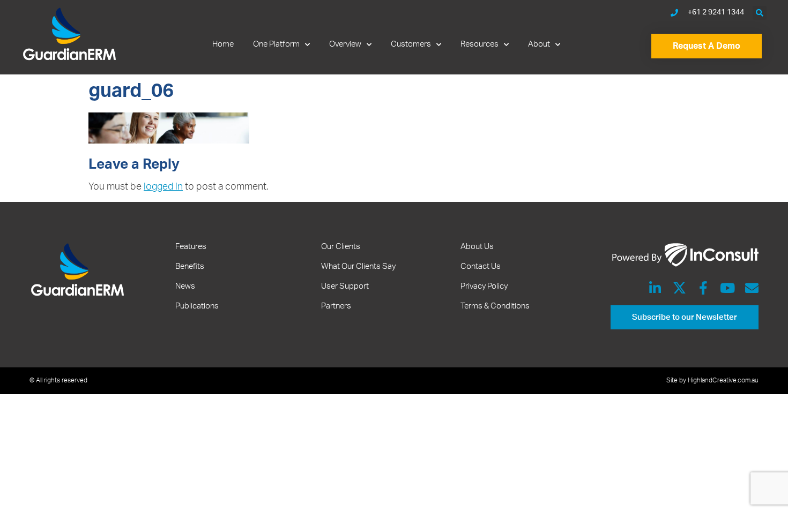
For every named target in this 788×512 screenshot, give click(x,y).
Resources (479, 44)
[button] (760, 13)
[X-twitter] (679, 288)
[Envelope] (752, 288)
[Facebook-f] (703, 288)
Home (223, 44)
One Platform (276, 44)
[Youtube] (727, 288)
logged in (163, 187)
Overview (345, 44)
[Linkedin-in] (655, 288)
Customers (411, 44)
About (539, 44)
